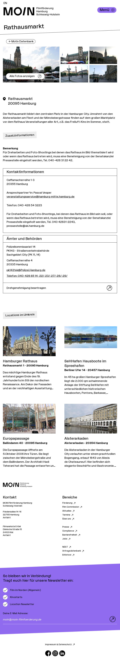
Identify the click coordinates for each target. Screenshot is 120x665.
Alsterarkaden (76, 438)
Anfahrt (7, 518)
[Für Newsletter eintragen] (112, 619)
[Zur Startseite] (60, 485)
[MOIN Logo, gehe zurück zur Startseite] (57, 11)
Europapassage (16, 438)
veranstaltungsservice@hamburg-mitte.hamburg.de (40, 196)
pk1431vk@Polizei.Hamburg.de (26, 270)
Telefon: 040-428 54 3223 (24, 205)
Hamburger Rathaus (20, 361)
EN (5, 3)
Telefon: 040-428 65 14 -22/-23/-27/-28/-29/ (37, 276)
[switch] (22, 590)
